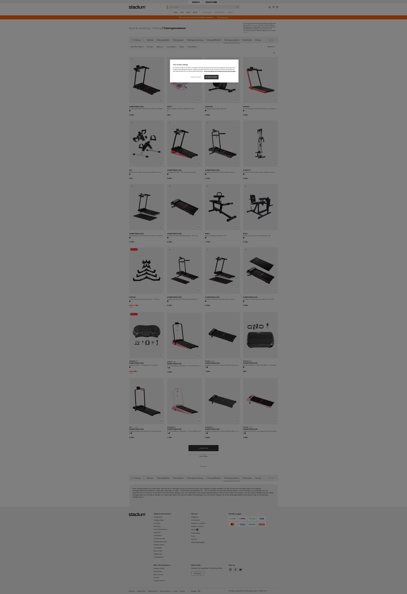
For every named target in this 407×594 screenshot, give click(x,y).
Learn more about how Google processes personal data (220, 71)
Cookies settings (196, 77)
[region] (204, 71)
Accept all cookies (211, 77)
